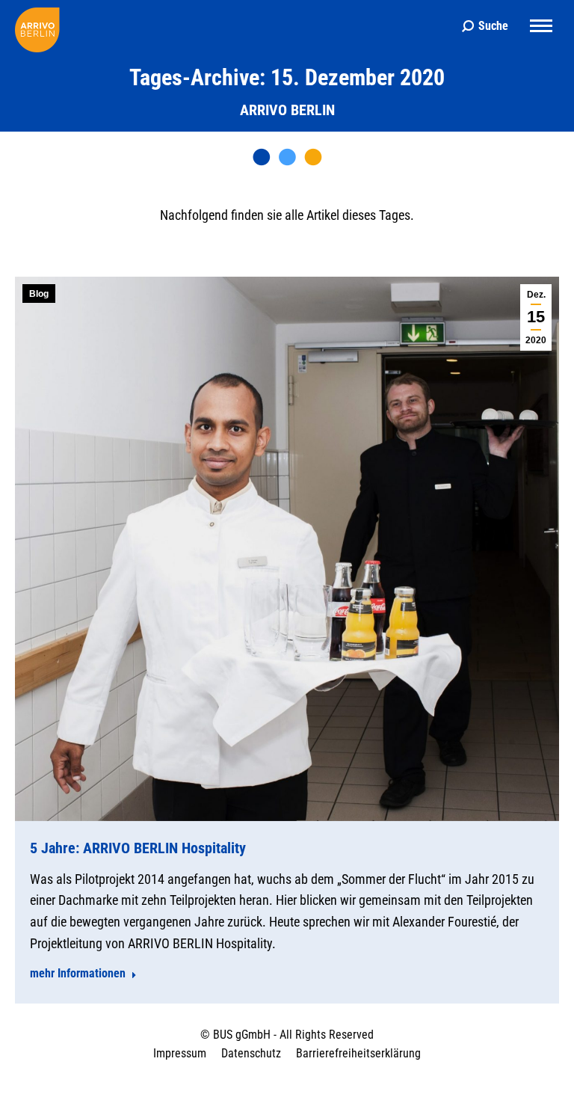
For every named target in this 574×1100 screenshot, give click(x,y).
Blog (39, 294)
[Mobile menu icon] (541, 25)
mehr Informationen (78, 973)
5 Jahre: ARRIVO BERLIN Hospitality (138, 848)
